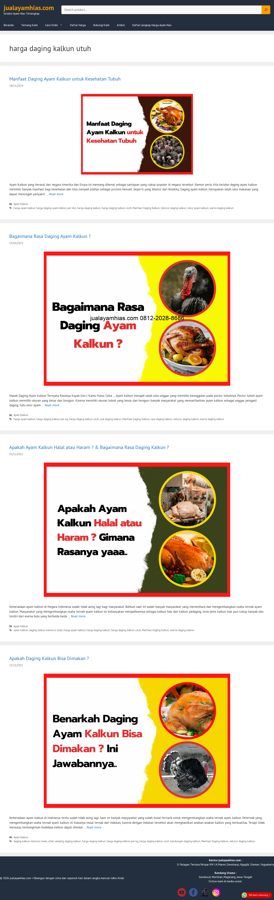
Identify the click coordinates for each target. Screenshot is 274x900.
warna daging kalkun (222, 208)
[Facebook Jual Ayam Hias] (193, 893)
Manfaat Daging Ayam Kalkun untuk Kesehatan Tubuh (65, 79)
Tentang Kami (29, 25)
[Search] (266, 9)
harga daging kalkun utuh (117, 208)
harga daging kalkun (89, 208)
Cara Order (51, 25)
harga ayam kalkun (24, 208)
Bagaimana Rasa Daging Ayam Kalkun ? (50, 236)
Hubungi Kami (101, 25)
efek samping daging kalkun (64, 841)
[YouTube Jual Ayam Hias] (181, 893)
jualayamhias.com (29, 7)
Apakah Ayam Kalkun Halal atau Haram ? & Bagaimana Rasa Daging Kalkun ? (89, 447)
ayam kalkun (21, 630)
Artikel (121, 25)
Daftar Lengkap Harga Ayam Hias (151, 25)
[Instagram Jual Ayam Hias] (216, 893)
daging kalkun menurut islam (46, 630)
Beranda (9, 25)
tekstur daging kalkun (173, 208)
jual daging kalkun (110, 419)
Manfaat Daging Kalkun (146, 208)
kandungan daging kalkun (185, 841)
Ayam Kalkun (21, 204)
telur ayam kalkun (198, 208)
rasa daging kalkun (161, 419)
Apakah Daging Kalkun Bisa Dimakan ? (49, 658)
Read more (56, 194)
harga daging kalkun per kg (52, 419)
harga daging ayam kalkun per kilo (56, 208)
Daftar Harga (78, 25)
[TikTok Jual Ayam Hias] (205, 893)
